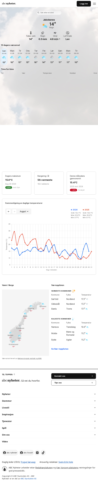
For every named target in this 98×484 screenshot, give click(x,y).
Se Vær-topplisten (59, 349)
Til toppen (7, 374)
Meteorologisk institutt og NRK (30, 358)
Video (5, 441)
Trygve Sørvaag (28, 462)
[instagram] (37, 452)
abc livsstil (28, 452)
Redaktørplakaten (44, 467)
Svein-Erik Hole (66, 462)
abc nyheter (12, 452)
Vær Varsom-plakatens (67, 467)
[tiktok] (43, 452)
